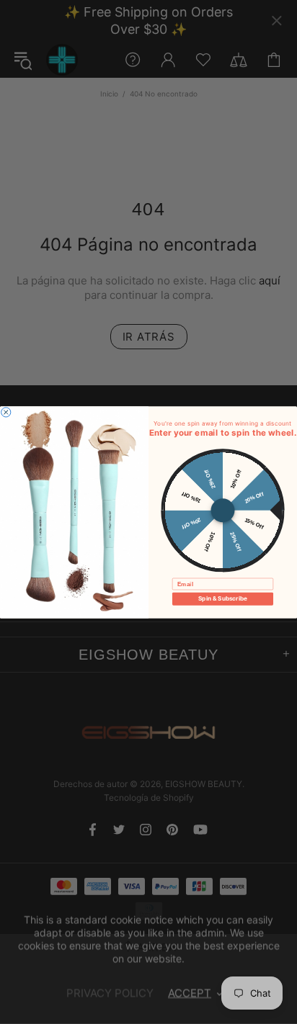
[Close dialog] (6, 411)
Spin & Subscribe (222, 598)
